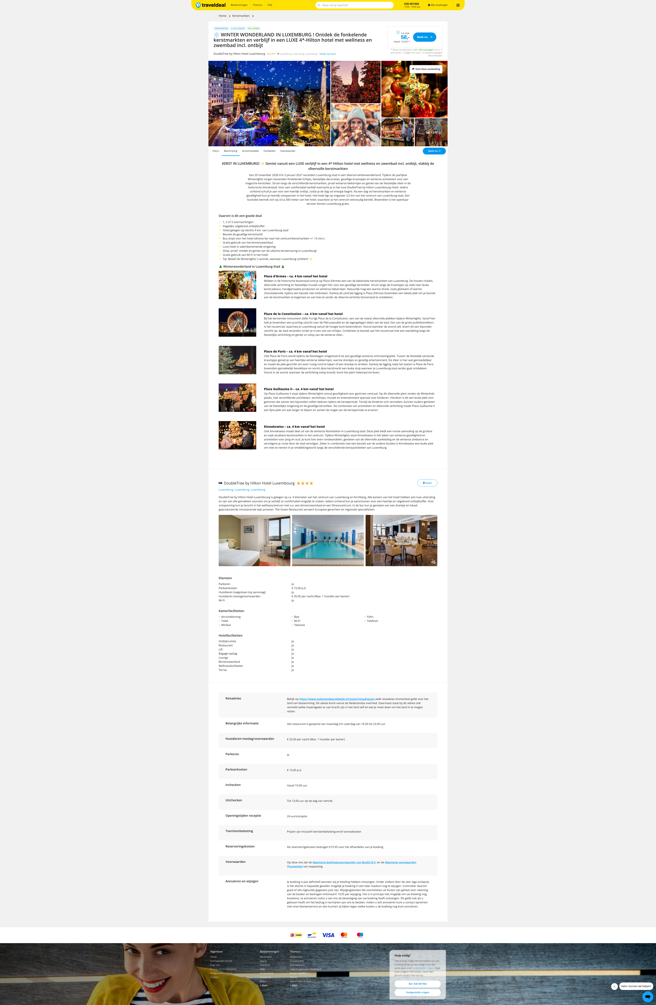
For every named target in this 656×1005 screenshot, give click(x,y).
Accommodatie (250, 151)
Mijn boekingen (439, 5)
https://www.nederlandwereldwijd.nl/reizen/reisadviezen (337, 699)
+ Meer (264, 985)
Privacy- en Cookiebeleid (223, 969)
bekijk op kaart (328, 54)
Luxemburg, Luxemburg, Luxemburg (242, 489)
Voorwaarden (287, 151)
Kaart (428, 483)
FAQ (270, 5)
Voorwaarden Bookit (221, 961)
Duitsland (265, 965)
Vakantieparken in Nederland (305, 969)
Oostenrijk (265, 977)
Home (223, 16)
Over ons (215, 965)
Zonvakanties (297, 961)
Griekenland (266, 973)
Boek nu (433, 151)
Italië (262, 969)
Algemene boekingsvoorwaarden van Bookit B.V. (344, 862)
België (263, 981)
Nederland (265, 957)
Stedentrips (296, 957)
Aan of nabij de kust (300, 981)
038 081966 (411, 3)
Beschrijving (230, 151)
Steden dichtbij (298, 973)
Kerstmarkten (241, 16)
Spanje (263, 961)
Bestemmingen (239, 5)
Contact (214, 977)
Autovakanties (297, 965)
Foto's (216, 151)
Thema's (257, 5)
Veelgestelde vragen (221, 973)
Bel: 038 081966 (418, 984)
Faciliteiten (270, 151)
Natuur (293, 977)
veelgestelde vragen (423, 968)
